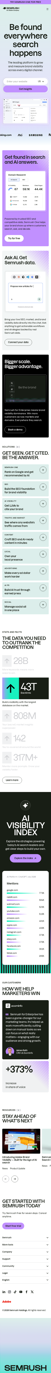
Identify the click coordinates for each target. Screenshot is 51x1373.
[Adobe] (6, 1302)
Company (7, 1252)
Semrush (6, 1237)
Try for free (14, 238)
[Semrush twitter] (32, 1292)
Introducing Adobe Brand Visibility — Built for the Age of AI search (19, 1160)
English (5, 1280)
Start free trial (13, 1226)
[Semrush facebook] (26, 1292)
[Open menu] (47, 9)
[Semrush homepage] (10, 9)
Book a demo (15, 429)
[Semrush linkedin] (4, 1292)
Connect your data (18, 342)
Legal (5, 1273)
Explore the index (23, 858)
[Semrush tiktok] (15, 1292)
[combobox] (22, 81)
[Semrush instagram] (9, 1292)
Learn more (12, 780)
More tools (7, 1245)
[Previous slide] (5, 1179)
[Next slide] (14, 1179)
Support (6, 1259)
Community (8, 1266)
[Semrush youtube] (21, 1292)
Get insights (25, 89)
